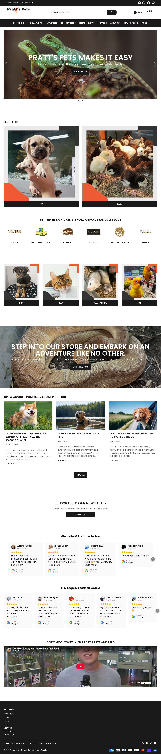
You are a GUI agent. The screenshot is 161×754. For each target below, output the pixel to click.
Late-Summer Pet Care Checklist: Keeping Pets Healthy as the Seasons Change (26, 437)
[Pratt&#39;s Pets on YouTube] (155, 743)
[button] (8, 559)
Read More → (10, 463)
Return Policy (38, 743)
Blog (6, 724)
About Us (114, 23)
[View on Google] (13, 547)
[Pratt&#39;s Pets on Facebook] (147, 743)
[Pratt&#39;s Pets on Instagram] (151, 743)
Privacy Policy (52, 743)
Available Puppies (55, 23)
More (144, 23)
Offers (82, 23)
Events (91, 23)
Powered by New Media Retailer (34, 750)
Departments (36, 23)
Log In (139, 12)
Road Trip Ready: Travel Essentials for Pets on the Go (132, 435)
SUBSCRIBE (80, 514)
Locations (102, 23)
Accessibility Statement (21, 743)
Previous (7, 64)
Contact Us (9, 734)
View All (81, 475)
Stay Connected (131, 23)
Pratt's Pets (14, 750)
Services (70, 23)
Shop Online (18, 23)
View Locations (80, 367)
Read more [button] (17, 564)
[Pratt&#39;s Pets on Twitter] (143, 743)
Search (6, 743)
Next (153, 64)
